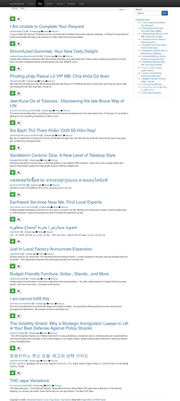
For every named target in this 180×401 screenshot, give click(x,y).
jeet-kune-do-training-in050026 (23, 110)
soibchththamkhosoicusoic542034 (25, 135)
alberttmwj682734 (18, 31)
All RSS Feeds (99, 399)
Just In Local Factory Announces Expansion (51, 249)
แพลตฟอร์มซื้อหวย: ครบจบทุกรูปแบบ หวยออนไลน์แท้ (59, 180)
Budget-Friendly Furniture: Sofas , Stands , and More (59, 274)
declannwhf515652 (18, 185)
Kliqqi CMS (86, 399)
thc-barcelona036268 (19, 385)
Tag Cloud (54, 399)
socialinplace (17, 3)
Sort (121, 9)
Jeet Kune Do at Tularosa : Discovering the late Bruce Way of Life (67, 103)
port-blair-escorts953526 (21, 303)
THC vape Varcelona (29, 380)
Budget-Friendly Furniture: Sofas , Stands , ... (153, 80)
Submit (49, 3)
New (40, 3)
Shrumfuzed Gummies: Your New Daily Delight (54, 51)
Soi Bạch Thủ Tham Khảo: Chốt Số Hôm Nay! (53, 130)
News (45, 31)
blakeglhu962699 (17, 160)
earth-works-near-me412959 (22, 207)
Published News (143, 19)
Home (31, 3)
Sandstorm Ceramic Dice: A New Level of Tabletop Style (63, 155)
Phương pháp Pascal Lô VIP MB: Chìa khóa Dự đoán (60, 76)
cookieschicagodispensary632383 (25, 56)
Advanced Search (35, 399)
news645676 (15, 253)
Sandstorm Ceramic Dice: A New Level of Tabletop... (154, 52)
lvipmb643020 (16, 81)
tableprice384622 (17, 278)
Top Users (65, 399)
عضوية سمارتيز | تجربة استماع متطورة (43, 227)
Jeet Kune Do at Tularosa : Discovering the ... (154, 40)
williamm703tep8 (17, 333)
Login (81, 3)
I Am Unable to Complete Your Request (47, 26)
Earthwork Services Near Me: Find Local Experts (56, 202)
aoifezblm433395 (17, 360)
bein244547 (15, 231)
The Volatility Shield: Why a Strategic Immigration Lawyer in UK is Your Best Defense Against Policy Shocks (69, 325)
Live (46, 399)
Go (164, 13)
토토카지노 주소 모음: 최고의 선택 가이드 (49, 355)
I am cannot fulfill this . (31, 298)
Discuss (54, 31)
